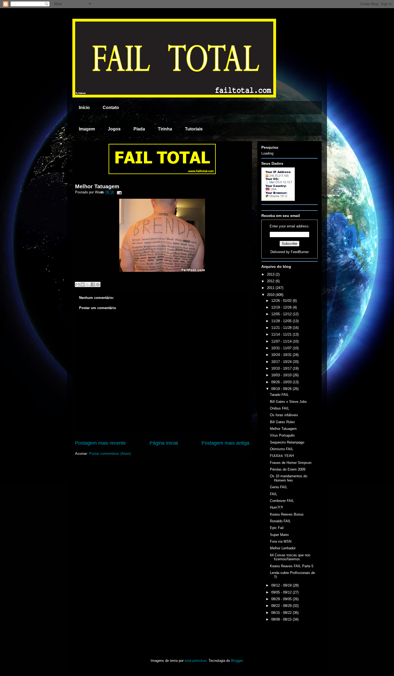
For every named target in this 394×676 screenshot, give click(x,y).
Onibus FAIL (279, 408)
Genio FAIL (278, 487)
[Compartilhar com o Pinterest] (98, 284)
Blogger (237, 661)
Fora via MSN (280, 541)
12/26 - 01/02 (282, 301)
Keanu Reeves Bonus (287, 514)
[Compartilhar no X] (87, 284)
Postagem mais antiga (225, 443)
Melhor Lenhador (283, 548)
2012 (271, 281)
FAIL (273, 494)
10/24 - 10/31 (282, 355)
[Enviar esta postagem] (118, 192)
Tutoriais (194, 129)
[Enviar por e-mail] (77, 284)
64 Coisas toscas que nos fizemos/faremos (290, 557)
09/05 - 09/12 (282, 592)
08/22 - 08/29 (282, 606)
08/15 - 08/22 (282, 613)
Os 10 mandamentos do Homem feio (288, 478)
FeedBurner (300, 252)
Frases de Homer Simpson (290, 463)
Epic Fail (277, 528)
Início (84, 107)
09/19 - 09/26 (282, 389)
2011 (271, 288)
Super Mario (279, 535)
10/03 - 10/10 (282, 375)
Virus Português (282, 435)
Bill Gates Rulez (282, 422)
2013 (271, 274)
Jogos (114, 129)
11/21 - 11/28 (282, 328)
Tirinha (165, 129)
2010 (271, 295)
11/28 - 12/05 (282, 321)
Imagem (87, 129)
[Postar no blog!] (82, 284)
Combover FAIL (282, 501)
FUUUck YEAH (282, 456)
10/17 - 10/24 (282, 362)
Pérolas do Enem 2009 (287, 469)
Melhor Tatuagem (97, 186)
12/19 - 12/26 (282, 307)
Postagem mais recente (100, 443)
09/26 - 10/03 (282, 382)
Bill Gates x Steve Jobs (288, 402)
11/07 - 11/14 (282, 341)
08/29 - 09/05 (282, 599)
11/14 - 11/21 (282, 334)
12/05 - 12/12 (282, 314)
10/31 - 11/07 (282, 348)
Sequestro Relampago (287, 442)
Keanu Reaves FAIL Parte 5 (291, 566)
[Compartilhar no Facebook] (92, 284)
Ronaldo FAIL (280, 521)
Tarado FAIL (279, 395)
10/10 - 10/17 (282, 368)
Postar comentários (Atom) (110, 454)
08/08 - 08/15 (282, 619)
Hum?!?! (276, 507)
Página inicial (164, 443)
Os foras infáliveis (284, 415)
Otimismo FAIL (281, 449)
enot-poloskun (195, 661)
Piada (139, 129)
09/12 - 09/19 (282, 585)
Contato (111, 107)
